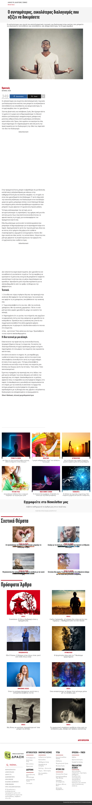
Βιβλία (23, 616)
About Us (8, 774)
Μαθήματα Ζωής (43, 762)
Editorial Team (6, 91)
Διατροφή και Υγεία (30, 780)
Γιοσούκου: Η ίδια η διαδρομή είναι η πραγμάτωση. (23, 620)
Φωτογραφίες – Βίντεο (43, 773)
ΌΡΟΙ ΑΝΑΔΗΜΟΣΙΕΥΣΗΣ (12, 787)
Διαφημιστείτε (9, 777)
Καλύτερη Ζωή (29, 760)
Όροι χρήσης (9, 779)
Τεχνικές (24, 2)
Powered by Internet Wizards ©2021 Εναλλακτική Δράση (77, 802)
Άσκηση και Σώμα (61, 774)
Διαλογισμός (18, 2)
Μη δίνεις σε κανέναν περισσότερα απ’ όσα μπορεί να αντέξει (23, 728)
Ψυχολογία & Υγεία (62, 763)
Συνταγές (29, 783)
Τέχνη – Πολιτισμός (44, 771)
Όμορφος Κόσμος (45, 752)
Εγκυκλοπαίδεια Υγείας (61, 757)
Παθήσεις (59, 761)
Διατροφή (29, 770)
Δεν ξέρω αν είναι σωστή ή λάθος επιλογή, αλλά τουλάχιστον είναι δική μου (16, 461)
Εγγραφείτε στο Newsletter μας (46, 502)
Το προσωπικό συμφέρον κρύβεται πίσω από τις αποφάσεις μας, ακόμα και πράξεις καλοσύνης (68, 728)
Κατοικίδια (41, 759)
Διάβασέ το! (11, 2)
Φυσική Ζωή (60, 769)
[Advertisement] (23, 161)
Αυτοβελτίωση (68, 652)
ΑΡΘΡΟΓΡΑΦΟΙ (9, 772)
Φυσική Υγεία (60, 766)
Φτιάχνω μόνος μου (61, 784)
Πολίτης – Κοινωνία (44, 768)
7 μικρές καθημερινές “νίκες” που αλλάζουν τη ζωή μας (46, 461)
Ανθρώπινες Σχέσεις (23, 688)
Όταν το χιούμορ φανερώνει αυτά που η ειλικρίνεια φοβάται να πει (23, 692)
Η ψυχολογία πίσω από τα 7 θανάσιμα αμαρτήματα (68, 656)
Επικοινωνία (9, 784)
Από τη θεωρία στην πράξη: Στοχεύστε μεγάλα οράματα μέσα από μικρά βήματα (76, 461)
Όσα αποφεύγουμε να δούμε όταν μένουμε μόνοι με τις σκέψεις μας (68, 692)
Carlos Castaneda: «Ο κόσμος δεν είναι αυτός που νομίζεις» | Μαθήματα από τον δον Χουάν (68, 620)
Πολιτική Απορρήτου (12, 782)
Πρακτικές (11, 4)
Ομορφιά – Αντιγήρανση (60, 781)
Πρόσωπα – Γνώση (78, 752)
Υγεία (58, 752)
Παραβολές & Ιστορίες (42, 765)
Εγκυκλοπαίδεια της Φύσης (61, 777)
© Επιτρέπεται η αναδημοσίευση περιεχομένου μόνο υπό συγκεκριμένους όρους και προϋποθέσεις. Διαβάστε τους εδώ (13, 793)
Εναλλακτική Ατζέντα (76, 767)
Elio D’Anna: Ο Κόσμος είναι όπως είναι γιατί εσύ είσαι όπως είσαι (23, 656)
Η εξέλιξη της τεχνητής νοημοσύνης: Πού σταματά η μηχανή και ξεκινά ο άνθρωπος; (76, 494)
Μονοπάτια (29, 764)
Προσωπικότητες (23, 652)
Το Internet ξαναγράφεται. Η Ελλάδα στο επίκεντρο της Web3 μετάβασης (46, 494)
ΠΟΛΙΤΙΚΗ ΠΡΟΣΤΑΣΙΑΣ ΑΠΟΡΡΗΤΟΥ (46, 511)
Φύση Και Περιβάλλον (59, 788)
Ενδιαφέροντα (30, 757)
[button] (83, 740)
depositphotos (10, 769)
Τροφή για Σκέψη (77, 762)
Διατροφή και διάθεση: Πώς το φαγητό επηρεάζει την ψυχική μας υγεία (16, 494)
